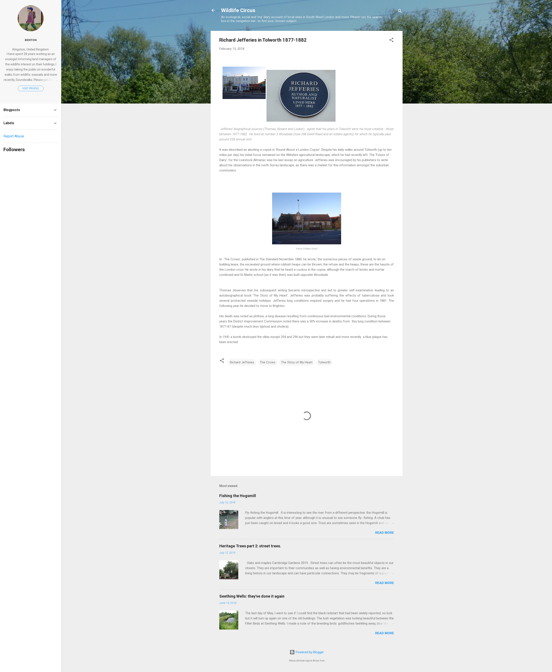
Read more (384, 533)
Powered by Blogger (309, 652)
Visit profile (30, 88)
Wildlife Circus (238, 10)
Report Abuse (13, 136)
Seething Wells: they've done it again (251, 596)
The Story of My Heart (296, 362)
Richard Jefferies (242, 362)
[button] (391, 40)
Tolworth (324, 362)
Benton (31, 40)
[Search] (400, 11)
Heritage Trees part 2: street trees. (250, 546)
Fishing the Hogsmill (237, 495)
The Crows (267, 362)
